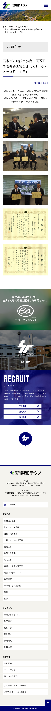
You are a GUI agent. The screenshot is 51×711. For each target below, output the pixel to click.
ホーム (13, 505)
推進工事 (8, 547)
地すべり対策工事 (11, 527)
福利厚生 (22, 417)
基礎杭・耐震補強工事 (13, 566)
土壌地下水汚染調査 (12, 586)
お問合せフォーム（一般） (15, 685)
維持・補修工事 (10, 534)
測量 (6, 592)
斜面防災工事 (10, 521)
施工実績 (8, 621)
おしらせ (8, 628)
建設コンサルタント (12, 573)
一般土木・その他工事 (13, 540)
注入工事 (8, 560)
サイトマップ (10, 670)
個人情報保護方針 (11, 676)
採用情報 (22, 406)
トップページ (8, 27)
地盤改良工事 (10, 553)
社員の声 (22, 412)
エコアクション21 (12, 615)
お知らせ (22, 27)
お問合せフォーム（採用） (15, 692)
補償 (6, 598)
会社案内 (8, 663)
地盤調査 (8, 579)
